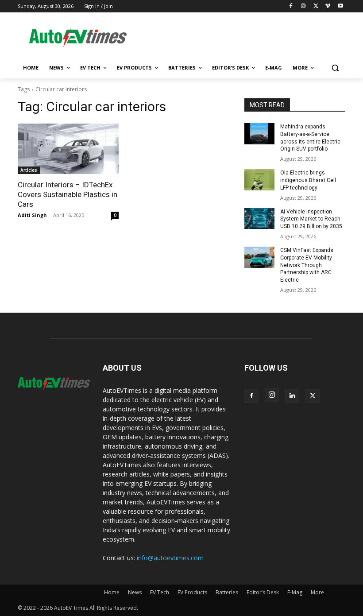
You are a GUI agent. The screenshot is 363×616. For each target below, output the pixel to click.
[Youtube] (340, 6)
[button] (334, 68)
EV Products (192, 592)
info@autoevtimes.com (170, 558)
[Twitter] (316, 6)
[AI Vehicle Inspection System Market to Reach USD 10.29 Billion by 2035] (259, 218)
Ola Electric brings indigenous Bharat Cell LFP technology (308, 180)
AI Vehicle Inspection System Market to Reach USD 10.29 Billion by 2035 (311, 219)
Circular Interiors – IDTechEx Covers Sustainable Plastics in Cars (67, 194)
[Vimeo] (328, 6)
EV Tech (159, 592)
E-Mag (294, 592)
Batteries (227, 592)
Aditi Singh (32, 215)
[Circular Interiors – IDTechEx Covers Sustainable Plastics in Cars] (68, 149)
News (135, 592)
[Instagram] (303, 6)
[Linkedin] (292, 396)
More (317, 592)
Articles (28, 170)
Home (112, 592)
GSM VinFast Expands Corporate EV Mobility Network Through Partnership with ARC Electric (306, 265)
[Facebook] (291, 6)
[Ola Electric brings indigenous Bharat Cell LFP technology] (259, 179)
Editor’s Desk (263, 592)
